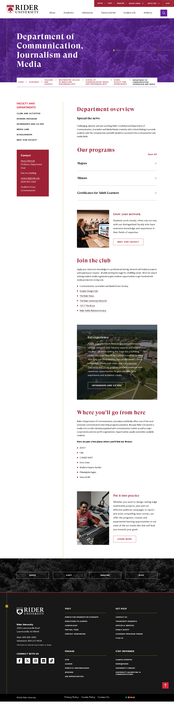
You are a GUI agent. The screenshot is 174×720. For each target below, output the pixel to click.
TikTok (51, 660)
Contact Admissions (75, 634)
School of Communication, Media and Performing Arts (97, 82)
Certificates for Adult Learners (98, 193)
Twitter (27, 660)
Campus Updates (124, 660)
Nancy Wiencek (28, 161)
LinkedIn (43, 660)
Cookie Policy (88, 697)
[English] (134, 697)
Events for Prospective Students (82, 617)
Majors (82, 163)
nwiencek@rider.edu (30, 178)
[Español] (131, 697)
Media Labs (23, 130)
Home (21, 82)
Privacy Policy (72, 697)
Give (168, 3)
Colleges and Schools (48, 82)
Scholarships (24, 135)
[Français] (129, 697)
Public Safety (122, 630)
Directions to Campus (76, 621)
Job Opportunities (74, 676)
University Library (125, 668)
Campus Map (71, 625)
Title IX (119, 638)
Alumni (69, 664)
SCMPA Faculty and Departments (120, 82)
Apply (100, 3)
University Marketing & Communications (128, 673)
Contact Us (121, 617)
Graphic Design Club (89, 291)
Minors (82, 178)
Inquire (120, 3)
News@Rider (122, 664)
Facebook (19, 660)
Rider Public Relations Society (93, 311)
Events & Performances (77, 668)
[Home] (22, 9)
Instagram (35, 660)
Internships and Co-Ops (30, 124)
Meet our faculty (27, 140)
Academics (34, 82)
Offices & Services (125, 625)
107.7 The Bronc (87, 306)
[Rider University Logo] (30, 611)
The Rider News (87, 296)
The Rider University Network (93, 301)
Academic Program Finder (129, 634)
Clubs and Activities (28, 114)
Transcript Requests (126, 621)
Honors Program (27, 119)
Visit (110, 3)
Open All (152, 154)
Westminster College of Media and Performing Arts (69, 82)
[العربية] (126, 697)
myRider (69, 672)
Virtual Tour (72, 630)
